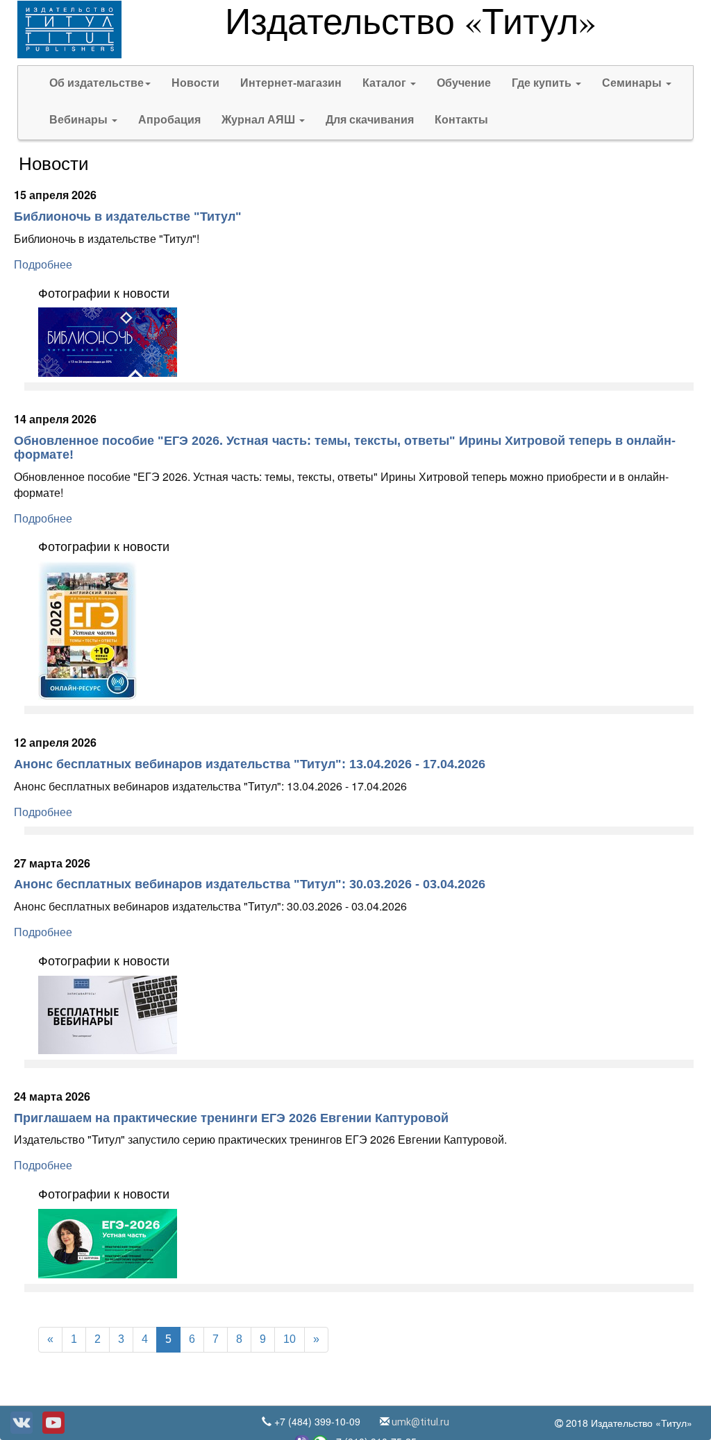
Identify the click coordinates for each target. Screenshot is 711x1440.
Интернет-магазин (291, 83)
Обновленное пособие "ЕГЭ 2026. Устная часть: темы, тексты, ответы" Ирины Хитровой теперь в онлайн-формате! (345, 447)
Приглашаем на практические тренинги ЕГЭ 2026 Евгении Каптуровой (231, 1118)
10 (289, 1339)
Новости (195, 83)
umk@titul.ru (419, 1422)
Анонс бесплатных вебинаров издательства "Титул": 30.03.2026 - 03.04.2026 (249, 884)
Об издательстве (96, 83)
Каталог (385, 83)
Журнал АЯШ (259, 120)
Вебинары (79, 120)
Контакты (461, 120)
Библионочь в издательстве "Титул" (128, 216)
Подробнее (43, 265)
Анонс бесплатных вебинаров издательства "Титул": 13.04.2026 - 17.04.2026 (249, 764)
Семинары (633, 83)
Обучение (464, 83)
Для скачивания (370, 120)
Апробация (169, 120)
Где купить (543, 83)
